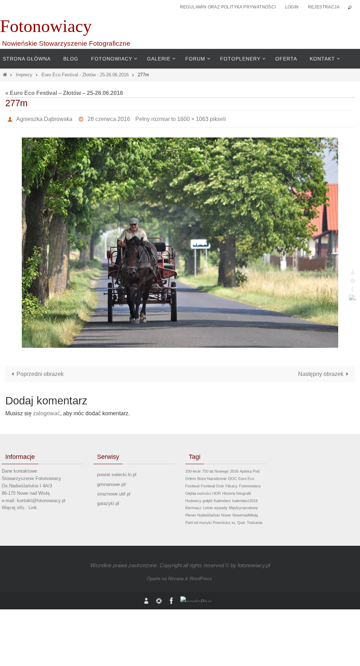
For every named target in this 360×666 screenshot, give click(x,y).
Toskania (254, 520)
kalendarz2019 (245, 499)
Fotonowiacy (46, 26)
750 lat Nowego (215, 469)
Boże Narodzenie (212, 477)
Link (32, 505)
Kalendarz (222, 499)
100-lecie (193, 469)
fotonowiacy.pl (254, 563)
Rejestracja (324, 7)
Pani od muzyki (198, 520)
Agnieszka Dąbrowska (44, 118)
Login (292, 7)
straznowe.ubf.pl (113, 491)
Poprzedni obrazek (40, 372)
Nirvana (176, 576)
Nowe (226, 513)
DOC (232, 477)
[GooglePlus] (352, 297)
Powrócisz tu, (224, 520)
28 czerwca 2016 (109, 118)
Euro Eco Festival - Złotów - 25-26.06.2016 (85, 74)
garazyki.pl (108, 501)
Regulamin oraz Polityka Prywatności (228, 7)
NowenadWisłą (245, 513)
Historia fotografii (236, 491)
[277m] (180, 241)
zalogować (46, 412)
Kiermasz (193, 506)
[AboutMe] (352, 271)
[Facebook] (352, 289)
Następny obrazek (320, 372)
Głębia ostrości (198, 491)
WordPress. (201, 576)
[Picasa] (352, 280)
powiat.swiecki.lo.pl (116, 472)
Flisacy (231, 484)
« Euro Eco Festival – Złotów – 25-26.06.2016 (64, 93)
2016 (234, 469)
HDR (216, 491)
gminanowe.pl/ (111, 482)
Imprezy (24, 74)
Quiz (241, 520)
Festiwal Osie (212, 484)
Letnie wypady (215, 506)
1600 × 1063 (192, 118)
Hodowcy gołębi (198, 499)
